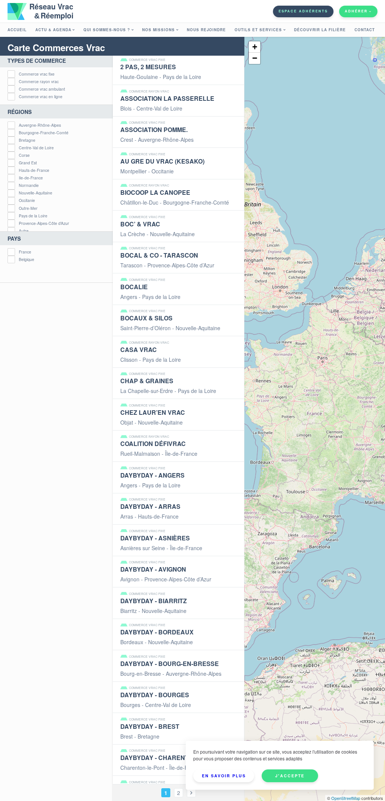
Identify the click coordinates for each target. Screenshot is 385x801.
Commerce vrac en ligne (40, 96)
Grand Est (28, 163)
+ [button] (254, 47)
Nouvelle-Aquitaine (35, 193)
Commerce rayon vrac (39, 81)
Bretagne (27, 140)
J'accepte (290, 775)
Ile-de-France (31, 178)
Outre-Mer (28, 208)
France (25, 252)
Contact (365, 29)
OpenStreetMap (345, 798)
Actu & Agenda (53, 29)
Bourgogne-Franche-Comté (43, 132)
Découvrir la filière (320, 29)
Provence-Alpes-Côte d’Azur (44, 223)
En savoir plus (224, 775)
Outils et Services (258, 29)
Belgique (26, 259)
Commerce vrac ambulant (42, 89)
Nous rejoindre (206, 29)
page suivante (191, 792)
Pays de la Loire (33, 216)
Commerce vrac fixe (37, 74)
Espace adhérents (303, 11)
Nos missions (158, 29)
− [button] (254, 58)
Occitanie (27, 200)
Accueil (17, 29)
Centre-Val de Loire (36, 148)
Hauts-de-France (34, 170)
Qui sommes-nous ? (106, 29)
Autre (24, 231)
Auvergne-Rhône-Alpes (40, 125)
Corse (24, 155)
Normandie (29, 185)
